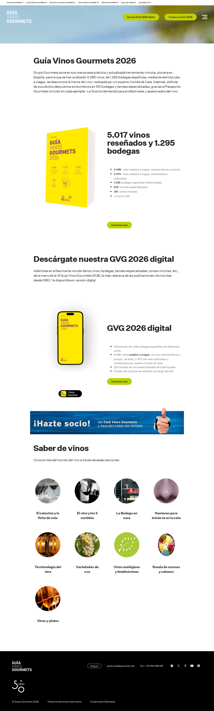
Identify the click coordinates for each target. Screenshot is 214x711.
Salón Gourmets (15, 3)
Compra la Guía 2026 (180, 17)
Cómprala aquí (119, 225)
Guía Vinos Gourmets (88, 3)
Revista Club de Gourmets (62, 3)
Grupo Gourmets (109, 3)
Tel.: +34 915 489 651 (151, 665)
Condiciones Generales (102, 701)
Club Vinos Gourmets (36, 3)
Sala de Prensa (128, 3)
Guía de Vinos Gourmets (19, 16)
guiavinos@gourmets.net (121, 665)
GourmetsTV (145, 3)
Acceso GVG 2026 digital (141, 17)
